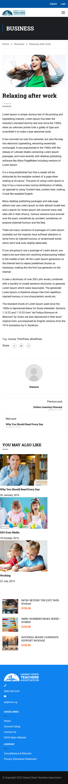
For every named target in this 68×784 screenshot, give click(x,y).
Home (5, 44)
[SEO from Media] (23, 512)
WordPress (36, 339)
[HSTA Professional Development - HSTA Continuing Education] (13, 13)
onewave (34, 387)
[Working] (23, 555)
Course (12, 339)
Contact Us (10, 732)
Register (53, 4)
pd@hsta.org (10, 702)
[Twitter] (21, 345)
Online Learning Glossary (47, 407)
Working (5, 575)
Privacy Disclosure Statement (20, 758)
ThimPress (23, 339)
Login (63, 4)
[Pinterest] (28, 345)
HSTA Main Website (15, 737)
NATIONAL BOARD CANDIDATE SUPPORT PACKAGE (40, 638)
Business (19, 44)
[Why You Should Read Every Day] (23, 469)
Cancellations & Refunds (17, 753)
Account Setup (12, 726)
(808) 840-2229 (11, 691)
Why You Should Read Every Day (24, 424)
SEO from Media (9, 532)
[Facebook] (14, 345)
